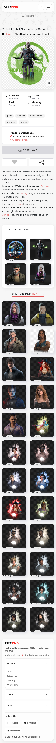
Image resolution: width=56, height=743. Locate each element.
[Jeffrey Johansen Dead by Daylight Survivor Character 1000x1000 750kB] (42, 619)
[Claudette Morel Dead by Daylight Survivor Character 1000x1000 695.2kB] (42, 452)
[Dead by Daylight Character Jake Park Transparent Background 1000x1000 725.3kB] (14, 619)
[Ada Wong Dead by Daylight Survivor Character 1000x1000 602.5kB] (14, 452)
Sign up (5, 214)
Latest (10, 671)
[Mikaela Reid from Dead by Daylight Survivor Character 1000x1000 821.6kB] (14, 508)
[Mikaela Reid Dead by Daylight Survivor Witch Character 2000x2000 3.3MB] (42, 369)
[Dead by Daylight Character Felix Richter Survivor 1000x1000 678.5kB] (14, 480)
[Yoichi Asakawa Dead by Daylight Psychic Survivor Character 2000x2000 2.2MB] (42, 313)
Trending (11, 680)
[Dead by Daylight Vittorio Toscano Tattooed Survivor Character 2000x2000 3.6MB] (14, 341)
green (9, 116)
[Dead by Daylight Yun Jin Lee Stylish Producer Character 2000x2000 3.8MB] (14, 313)
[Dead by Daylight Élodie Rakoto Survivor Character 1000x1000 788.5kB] (14, 592)
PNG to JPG (12, 685)
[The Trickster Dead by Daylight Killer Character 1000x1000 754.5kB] (42, 425)
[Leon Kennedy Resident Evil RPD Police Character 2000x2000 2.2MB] (14, 397)
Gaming (36, 102)
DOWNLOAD (30, 150)
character (11, 122)
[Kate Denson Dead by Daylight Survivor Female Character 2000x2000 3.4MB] (42, 397)
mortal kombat (36, 116)
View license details (19, 140)
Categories (12, 676)
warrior (23, 122)
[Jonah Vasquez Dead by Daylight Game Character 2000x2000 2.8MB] (14, 369)
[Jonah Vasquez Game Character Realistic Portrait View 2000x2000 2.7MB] (14, 425)
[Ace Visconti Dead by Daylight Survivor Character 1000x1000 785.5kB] (14, 536)
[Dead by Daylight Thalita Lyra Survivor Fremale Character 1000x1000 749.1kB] (42, 508)
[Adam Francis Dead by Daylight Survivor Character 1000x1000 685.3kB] (42, 536)
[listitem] (12, 723)
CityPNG (45, 186)
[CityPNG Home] (11, 7)
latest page (17, 204)
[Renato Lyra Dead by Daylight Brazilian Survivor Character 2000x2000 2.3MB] (42, 341)
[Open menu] (49, 7)
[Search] (41, 7)
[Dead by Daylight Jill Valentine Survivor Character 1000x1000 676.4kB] (42, 480)
